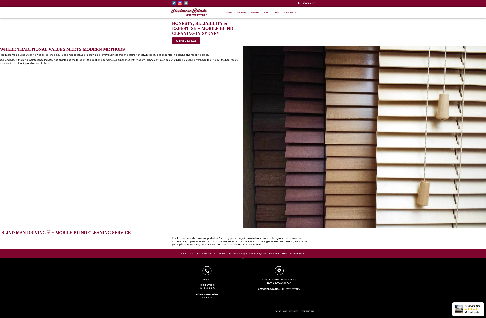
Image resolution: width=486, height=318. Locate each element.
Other (276, 12)
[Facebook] (174, 3)
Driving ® (196, 14)
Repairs (255, 12)
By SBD (311, 311)
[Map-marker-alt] (186, 3)
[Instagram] (180, 3)
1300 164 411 (299, 253)
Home (229, 12)
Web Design (293, 311)
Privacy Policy (281, 311)
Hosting (304, 311)
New (266, 12)
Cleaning (241, 12)
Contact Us (290, 12)
